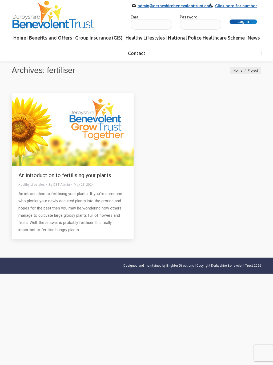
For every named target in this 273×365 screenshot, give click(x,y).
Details (80, 129)
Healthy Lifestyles (31, 185)
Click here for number (236, 5)
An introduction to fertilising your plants (64, 175)
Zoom (65, 129)
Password (189, 17)
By (59, 185)
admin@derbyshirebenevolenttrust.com (175, 5)
